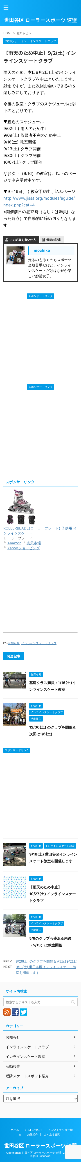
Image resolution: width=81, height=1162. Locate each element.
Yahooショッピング (23, 548)
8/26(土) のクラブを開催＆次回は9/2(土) (46, 961)
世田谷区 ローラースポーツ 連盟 (40, 20)
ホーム (15, 1129)
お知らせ (14, 643)
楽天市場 (34, 543)
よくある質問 (52, 1134)
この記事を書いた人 (23, 239)
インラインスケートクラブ (38, 643)
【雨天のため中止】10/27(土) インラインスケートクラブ (52, 894)
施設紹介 (32, 1134)
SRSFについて (34, 1129)
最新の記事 (53, 239)
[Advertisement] (40, 341)
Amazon (14, 543)
